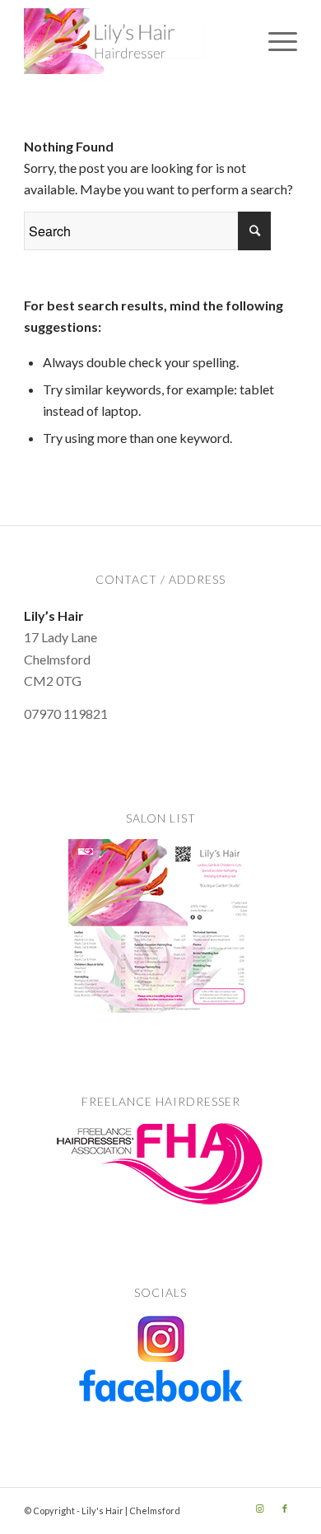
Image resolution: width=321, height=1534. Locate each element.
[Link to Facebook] (284, 1508)
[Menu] (274, 41)
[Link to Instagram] (260, 1508)
